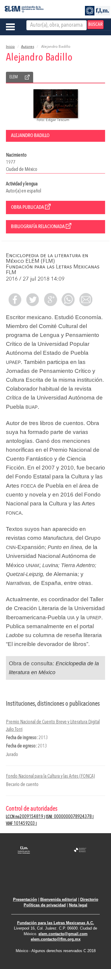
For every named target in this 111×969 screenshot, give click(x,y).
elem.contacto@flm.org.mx (56, 939)
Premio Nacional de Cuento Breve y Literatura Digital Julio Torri (53, 726)
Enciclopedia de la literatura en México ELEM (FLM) (47, 258)
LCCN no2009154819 (25, 816)
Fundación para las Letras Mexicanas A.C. (55, 923)
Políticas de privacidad (45, 905)
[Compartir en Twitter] (32, 299)
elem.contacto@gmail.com (63, 934)
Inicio (10, 47)
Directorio (89, 899)
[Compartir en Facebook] (15, 299)
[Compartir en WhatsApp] (68, 299)
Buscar (95, 24)
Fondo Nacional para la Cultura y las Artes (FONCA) (50, 776)
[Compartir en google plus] (50, 299)
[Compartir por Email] (86, 299)
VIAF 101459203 (21, 823)
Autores (27, 47)
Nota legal (78, 905)
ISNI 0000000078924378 (69, 816)
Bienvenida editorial (58, 899)
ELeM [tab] (13, 77)
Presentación (25, 899)
